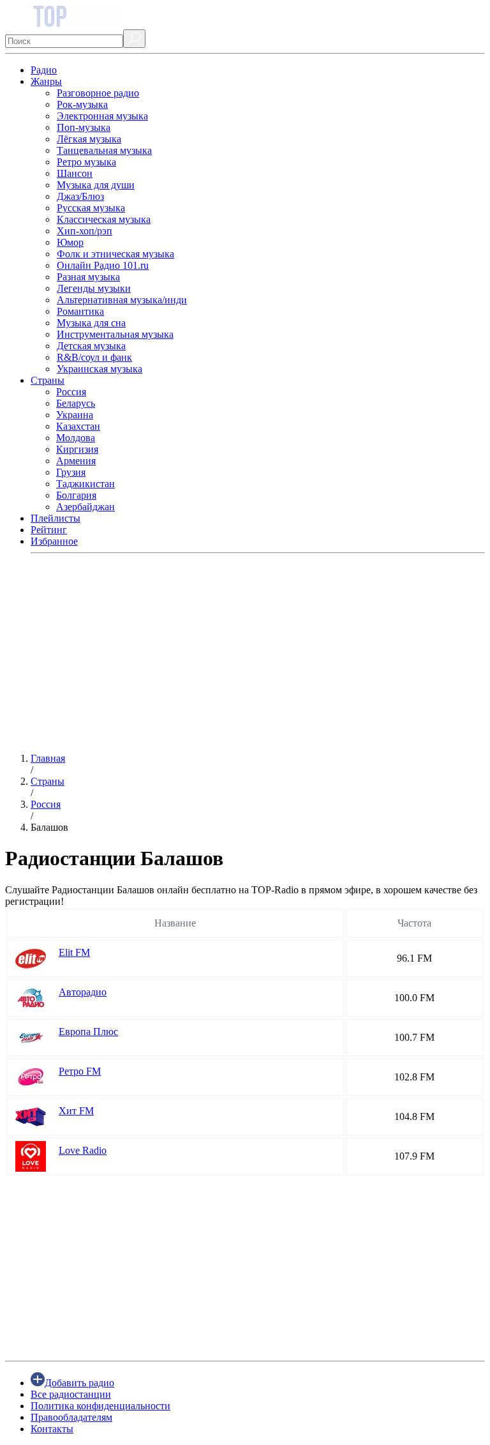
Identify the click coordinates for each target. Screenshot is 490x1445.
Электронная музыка (102, 115)
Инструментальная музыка (115, 334)
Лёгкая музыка (89, 138)
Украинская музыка (99, 368)
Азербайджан (85, 506)
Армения (76, 460)
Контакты (52, 1428)
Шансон (75, 173)
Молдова (75, 437)
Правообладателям (71, 1417)
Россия (71, 391)
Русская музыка (91, 207)
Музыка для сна (91, 322)
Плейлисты (55, 518)
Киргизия (77, 449)
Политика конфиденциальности (100, 1405)
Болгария (76, 495)
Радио (44, 69)
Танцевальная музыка (104, 150)
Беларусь (75, 403)
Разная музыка (88, 276)
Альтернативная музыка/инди (122, 299)
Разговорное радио (98, 92)
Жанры (46, 81)
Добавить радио (79, 1382)
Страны (47, 380)
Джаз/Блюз (80, 196)
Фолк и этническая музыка (115, 253)
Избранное (54, 541)
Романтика (80, 311)
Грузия (70, 472)
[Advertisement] (245, 653)
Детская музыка (91, 345)
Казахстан (78, 426)
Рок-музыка (82, 104)
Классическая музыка (104, 219)
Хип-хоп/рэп (84, 230)
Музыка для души (96, 184)
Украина (74, 414)
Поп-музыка (83, 127)
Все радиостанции (71, 1394)
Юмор (70, 242)
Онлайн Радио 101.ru (103, 265)
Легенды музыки (94, 288)
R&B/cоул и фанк (94, 357)
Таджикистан (85, 483)
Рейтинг (49, 529)
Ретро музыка (86, 161)
